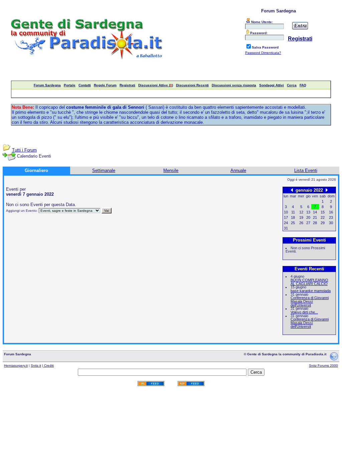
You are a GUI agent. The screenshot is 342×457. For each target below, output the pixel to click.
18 (293, 217)
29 (323, 223)
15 (323, 212)
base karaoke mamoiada (311, 291)
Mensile (170, 170)
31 (286, 228)
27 (308, 223)
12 (301, 212)
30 (331, 223)
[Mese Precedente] (292, 190)
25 (293, 223)
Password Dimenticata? (263, 53)
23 (331, 217)
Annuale (238, 170)
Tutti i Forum (24, 150)
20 (308, 217)
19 (301, 217)
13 (308, 212)
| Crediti (48, 365)
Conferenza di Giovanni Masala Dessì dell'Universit (310, 301)
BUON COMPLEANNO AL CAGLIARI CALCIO (309, 282)
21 (315, 217)
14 (315, 212)
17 (286, 217)
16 (331, 212)
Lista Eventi (305, 170)
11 (293, 212)
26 (301, 223)
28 (315, 223)
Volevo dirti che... (304, 312)
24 (286, 223)
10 (286, 212)
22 (323, 217)
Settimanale (103, 170)
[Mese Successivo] (327, 190)
